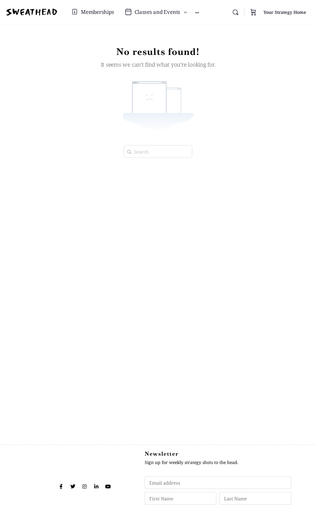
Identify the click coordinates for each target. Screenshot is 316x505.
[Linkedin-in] (96, 486)
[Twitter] (72, 486)
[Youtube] (108, 486)
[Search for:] (158, 150)
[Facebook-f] (61, 486)
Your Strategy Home (285, 12)
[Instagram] (84, 486)
